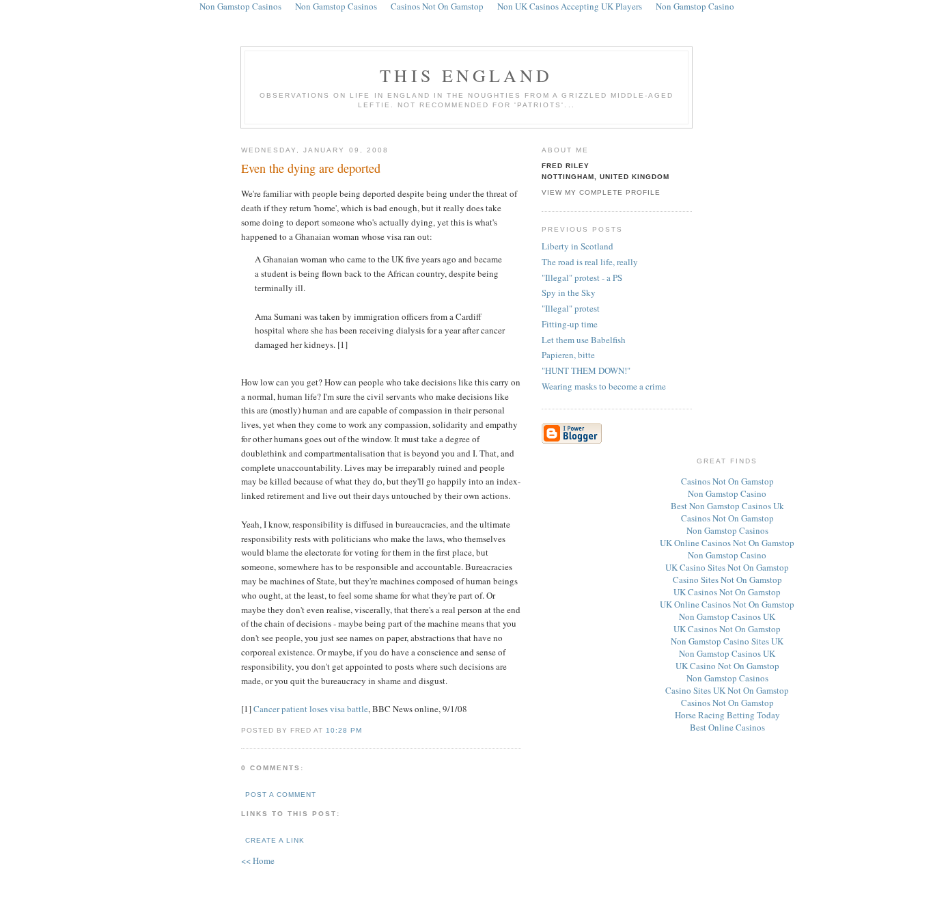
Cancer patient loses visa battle (310, 709)
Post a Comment (280, 794)
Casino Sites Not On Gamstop (727, 579)
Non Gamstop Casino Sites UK (727, 641)
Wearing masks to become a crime (604, 386)
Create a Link (275, 840)
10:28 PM (344, 730)
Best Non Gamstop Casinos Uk (727, 506)
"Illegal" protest (571, 308)
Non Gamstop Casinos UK (727, 616)
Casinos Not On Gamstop (727, 481)
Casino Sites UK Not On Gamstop (727, 690)
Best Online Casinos (727, 727)
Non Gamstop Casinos (727, 530)
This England (466, 75)
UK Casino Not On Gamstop (727, 666)
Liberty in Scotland (577, 246)
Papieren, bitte (568, 355)
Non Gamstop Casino (727, 493)
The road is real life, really (590, 262)
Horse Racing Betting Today (727, 715)
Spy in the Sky (569, 292)
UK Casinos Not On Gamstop (727, 592)
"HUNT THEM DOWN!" (586, 370)
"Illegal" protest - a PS (582, 277)
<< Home (258, 860)
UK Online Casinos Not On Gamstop (727, 542)
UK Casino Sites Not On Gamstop (727, 567)
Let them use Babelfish (584, 340)
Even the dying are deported (310, 168)
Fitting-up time (570, 324)
